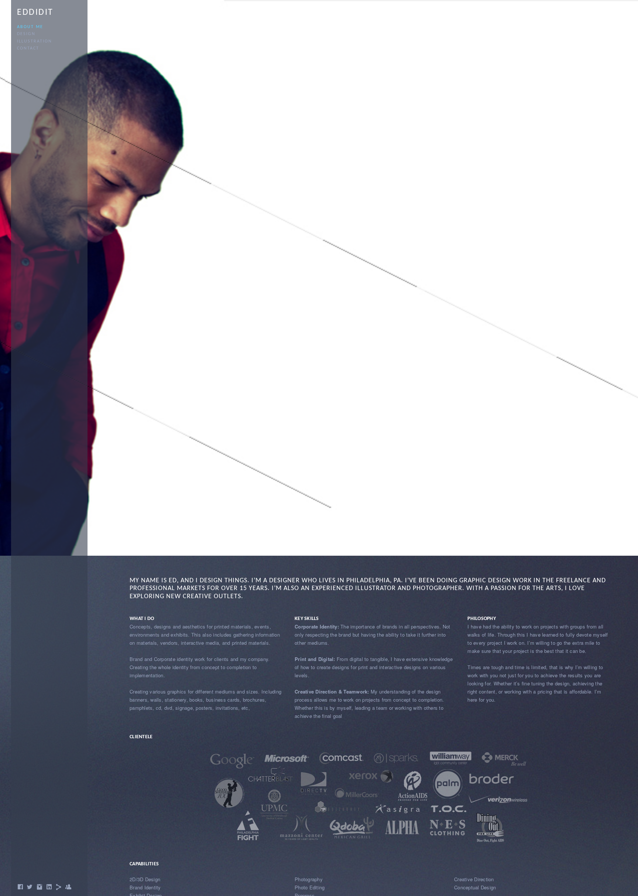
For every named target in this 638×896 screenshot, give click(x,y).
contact (28, 48)
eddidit (35, 12)
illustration (34, 41)
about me (30, 27)
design (26, 34)
